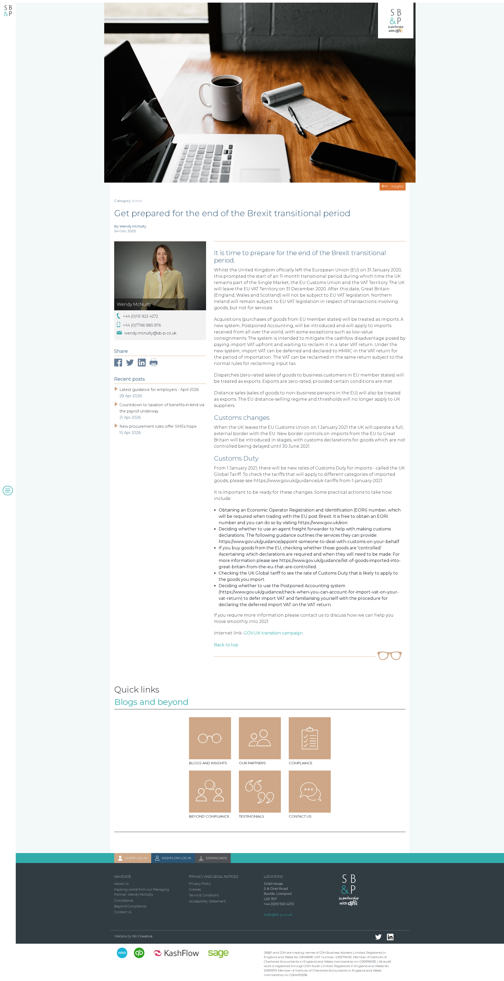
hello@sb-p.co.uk (278, 915)
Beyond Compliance (130, 906)
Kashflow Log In (176, 858)
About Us (121, 884)
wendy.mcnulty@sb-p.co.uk (150, 333)
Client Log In (136, 858)
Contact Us (123, 912)
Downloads (216, 858)
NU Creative (142, 936)
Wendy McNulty (134, 304)
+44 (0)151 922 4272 (140, 316)
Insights (397, 186)
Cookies (195, 889)
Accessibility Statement (207, 901)
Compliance (123, 900)
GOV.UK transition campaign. (273, 633)
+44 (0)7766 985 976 (142, 325)
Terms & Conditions (204, 895)
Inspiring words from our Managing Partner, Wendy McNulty (141, 891)
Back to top (226, 644)
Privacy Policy (200, 884)
